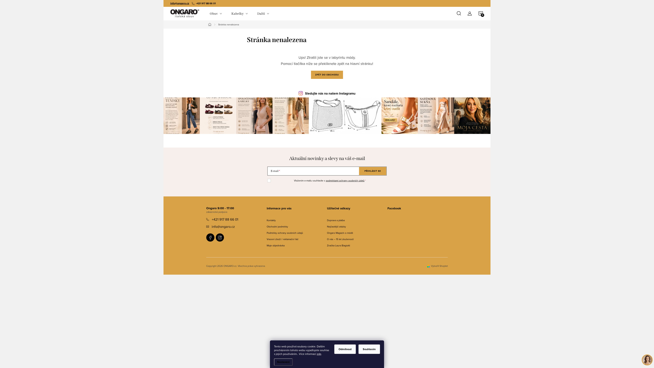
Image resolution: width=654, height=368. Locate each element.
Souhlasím (369, 349)
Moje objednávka (276, 245)
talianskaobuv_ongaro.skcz (220, 237)
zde (319, 354)
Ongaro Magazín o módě (340, 232)
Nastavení (283, 362)
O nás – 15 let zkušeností (340, 239)
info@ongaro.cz (179, 3)
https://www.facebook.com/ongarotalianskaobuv (210, 237)
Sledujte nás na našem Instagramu (330, 93)
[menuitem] (216, 13)
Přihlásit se (372, 171)
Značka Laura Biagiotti (338, 245)
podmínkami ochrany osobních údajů (345, 180)
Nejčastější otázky (336, 226)
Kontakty (271, 220)
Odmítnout (345, 349)
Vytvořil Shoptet (439, 266)
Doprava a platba (336, 220)
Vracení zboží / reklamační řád (282, 239)
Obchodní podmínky (277, 226)
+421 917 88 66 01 (225, 219)
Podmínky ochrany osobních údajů (285, 233)
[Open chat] (647, 357)
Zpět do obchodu (327, 74)
